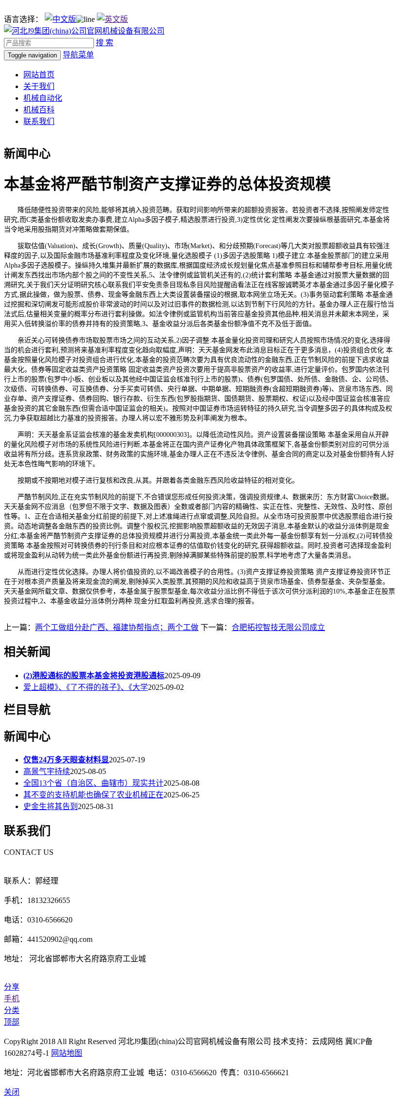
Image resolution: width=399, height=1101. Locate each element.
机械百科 (38, 110)
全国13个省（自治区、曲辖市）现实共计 (93, 783)
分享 (11, 987)
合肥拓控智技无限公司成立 (278, 627)
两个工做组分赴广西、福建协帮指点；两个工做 (117, 627)
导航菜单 (78, 55)
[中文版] (60, 19)
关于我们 (38, 86)
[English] (112, 19)
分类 (11, 1010)
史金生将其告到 (50, 806)
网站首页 (38, 75)
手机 (11, 998)
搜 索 (104, 42)
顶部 (11, 1022)
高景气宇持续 (46, 771)
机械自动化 (42, 98)
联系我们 (38, 121)
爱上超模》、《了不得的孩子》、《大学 (85, 687)
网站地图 (66, 1053)
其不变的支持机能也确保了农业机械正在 (93, 795)
